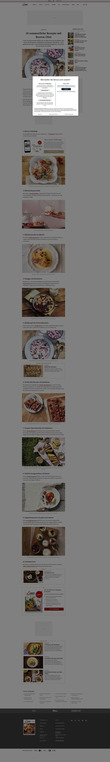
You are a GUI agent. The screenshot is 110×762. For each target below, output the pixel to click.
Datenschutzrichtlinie (53, 114)
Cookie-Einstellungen (69, 114)
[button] (66, 89)
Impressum (40, 114)
